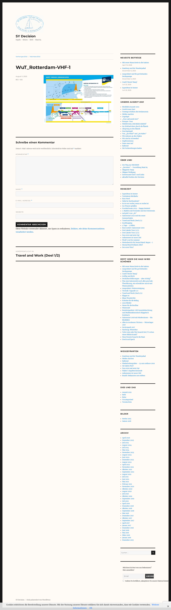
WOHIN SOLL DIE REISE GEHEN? (134, 124)
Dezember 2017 (128, 516)
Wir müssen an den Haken (132, 136)
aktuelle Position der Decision (133, 177)
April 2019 (126, 504)
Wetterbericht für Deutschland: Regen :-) (137, 242)
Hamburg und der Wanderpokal (134, 68)
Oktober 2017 (127, 518)
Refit (124, 395)
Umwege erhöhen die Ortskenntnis (135, 112)
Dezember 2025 (128, 440)
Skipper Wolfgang (129, 172)
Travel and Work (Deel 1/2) (132, 221)
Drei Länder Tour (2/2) (130, 233)
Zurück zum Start (128, 109)
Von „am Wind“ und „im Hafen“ (134, 134)
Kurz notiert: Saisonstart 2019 (133, 228)
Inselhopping (127, 223)
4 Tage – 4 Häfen (128, 225)
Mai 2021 (125, 482)
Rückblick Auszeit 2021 (130, 107)
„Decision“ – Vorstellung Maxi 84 (135, 167)
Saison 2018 (126, 421)
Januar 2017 (126, 525)
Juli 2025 (125, 443)
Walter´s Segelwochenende (132, 371)
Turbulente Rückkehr (130, 196)
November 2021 (128, 467)
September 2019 (128, 499)
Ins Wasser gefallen (129, 206)
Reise (124, 397)
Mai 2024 (125, 450)
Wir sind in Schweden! (130, 139)
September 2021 (128, 472)
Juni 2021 (125, 479)
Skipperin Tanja (128, 170)
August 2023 (126, 455)
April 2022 (126, 465)
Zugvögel (125, 117)
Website (20, 212)
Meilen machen (128, 114)
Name (19, 189)
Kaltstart (125, 146)
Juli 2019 (125, 501)
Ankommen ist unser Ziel (131, 238)
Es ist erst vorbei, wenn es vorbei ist (135, 204)
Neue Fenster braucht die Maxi (133, 337)
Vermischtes (127, 402)
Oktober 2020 (127, 489)
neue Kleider (126, 303)
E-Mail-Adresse (24, 201)
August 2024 (127, 445)
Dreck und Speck (128, 339)
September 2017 (128, 521)
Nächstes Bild (35, 56)
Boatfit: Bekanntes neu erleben (133, 376)
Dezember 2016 (128, 528)
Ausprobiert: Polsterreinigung (133, 288)
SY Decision (26, 36)
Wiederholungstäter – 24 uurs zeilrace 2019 (138, 363)
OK (90, 608)
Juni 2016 (125, 530)
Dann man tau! (127, 143)
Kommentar (22, 154)
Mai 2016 (125, 533)
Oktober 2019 (127, 496)
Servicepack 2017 (128, 327)
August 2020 (127, 491)
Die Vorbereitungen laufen (132, 148)
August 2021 (126, 474)
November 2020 (128, 487)
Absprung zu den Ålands (131, 129)
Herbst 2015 (126, 419)
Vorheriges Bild (21, 56)
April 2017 (126, 523)
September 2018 (128, 511)
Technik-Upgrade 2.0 (130, 291)
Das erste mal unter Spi (130, 235)
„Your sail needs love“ (130, 119)
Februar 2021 (127, 484)
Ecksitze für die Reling (130, 301)
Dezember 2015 (128, 540)
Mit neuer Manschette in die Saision (135, 63)
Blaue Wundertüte (129, 298)
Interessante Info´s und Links (133, 175)
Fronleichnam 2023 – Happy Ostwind (136, 208)
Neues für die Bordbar (130, 305)
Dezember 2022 (128, 460)
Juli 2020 (125, 494)
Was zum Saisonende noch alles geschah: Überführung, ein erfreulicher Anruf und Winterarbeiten (137, 283)
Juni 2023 (125, 457)
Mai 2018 (125, 513)
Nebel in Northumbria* (130, 201)
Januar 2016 (126, 538)
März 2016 (126, 535)
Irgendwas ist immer (130, 88)
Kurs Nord (126, 199)
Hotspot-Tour (127, 121)
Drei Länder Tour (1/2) (130, 230)
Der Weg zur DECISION (130, 165)
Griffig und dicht (128, 276)
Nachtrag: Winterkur (130, 330)
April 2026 (126, 438)
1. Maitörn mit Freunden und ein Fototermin (138, 211)
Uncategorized (127, 400)
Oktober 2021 (127, 469)
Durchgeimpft (127, 131)
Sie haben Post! (128, 366)
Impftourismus (128, 141)
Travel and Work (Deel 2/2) (132, 293)
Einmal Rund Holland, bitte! (132, 245)
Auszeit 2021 (127, 392)
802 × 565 (19, 80)
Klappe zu (125, 296)
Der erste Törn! (128, 247)
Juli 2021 (125, 477)
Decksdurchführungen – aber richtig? (136, 279)
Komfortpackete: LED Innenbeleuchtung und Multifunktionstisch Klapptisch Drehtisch (137, 312)
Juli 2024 (125, 448)
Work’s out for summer (131, 240)
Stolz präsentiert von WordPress (38, 600)
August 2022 (127, 462)
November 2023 (128, 452)
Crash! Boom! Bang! (129, 82)
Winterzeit (126, 308)
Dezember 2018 (128, 506)
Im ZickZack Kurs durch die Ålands (135, 126)
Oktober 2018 (127, 508)
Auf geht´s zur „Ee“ (129, 213)
